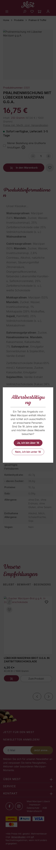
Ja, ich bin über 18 (28, 442)
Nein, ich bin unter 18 (28, 451)
